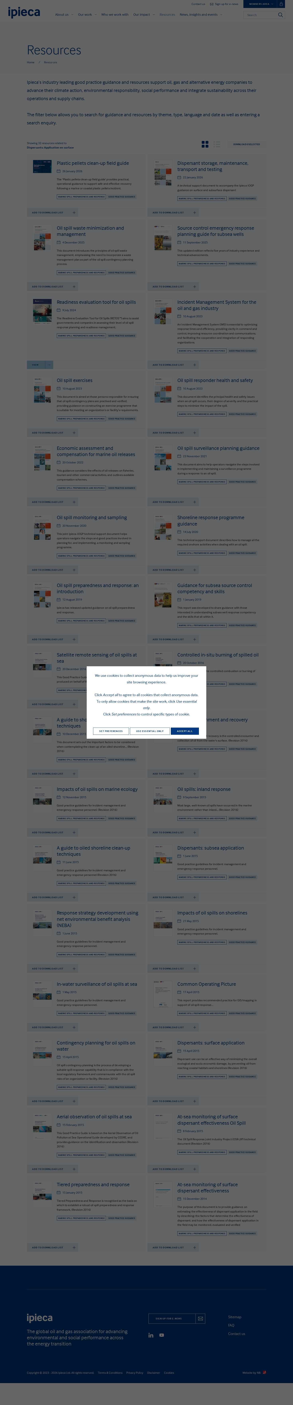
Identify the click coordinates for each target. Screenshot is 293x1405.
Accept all (185, 731)
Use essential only (150, 731)
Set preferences (111, 731)
